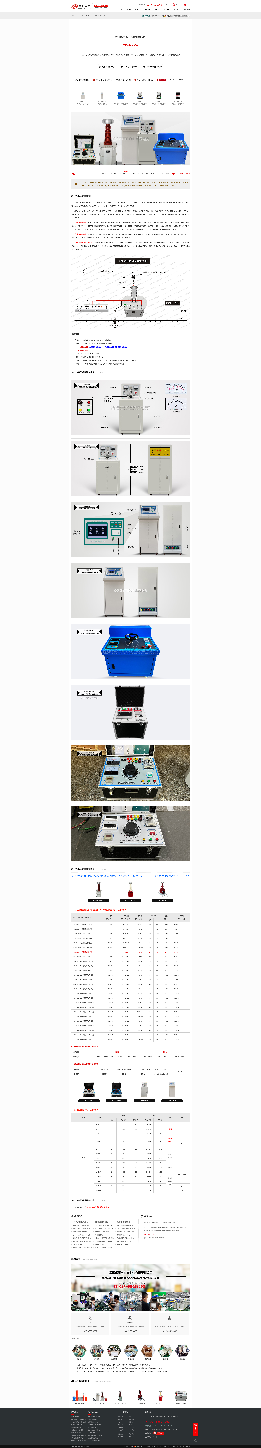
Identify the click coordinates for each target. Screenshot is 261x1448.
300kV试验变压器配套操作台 (81, 1225)
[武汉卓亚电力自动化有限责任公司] (90, 4)
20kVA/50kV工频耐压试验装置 (83, 938)
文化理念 (120, 1419)
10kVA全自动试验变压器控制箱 (104, 1248)
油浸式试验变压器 (95, 347)
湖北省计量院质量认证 (152, 67)
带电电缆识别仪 (92, 1419)
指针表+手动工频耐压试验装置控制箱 (140, 103)
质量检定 (131, 1422)
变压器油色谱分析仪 (94, 1430)
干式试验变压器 (108, 347)
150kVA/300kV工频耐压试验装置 (83, 1030)
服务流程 (131, 1419)
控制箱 (170, 1129)
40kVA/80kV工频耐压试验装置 (83, 934)
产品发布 (120, 1437)
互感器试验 (82, 1422)
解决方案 (138, 9)
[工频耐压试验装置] (130, 292)
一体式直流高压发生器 (94, 1425)
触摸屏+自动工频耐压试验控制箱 (178, 103)
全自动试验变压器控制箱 (124, 1241)
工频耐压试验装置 (129, 67)
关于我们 (177, 9)
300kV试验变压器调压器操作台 (104, 1225)
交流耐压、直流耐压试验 (78, 1419)
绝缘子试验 (82, 1435)
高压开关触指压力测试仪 (95, 1435)
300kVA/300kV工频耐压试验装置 (83, 1039)
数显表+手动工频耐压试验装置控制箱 (159, 103)
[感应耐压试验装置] (181, 1390)
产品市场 (120, 1422)
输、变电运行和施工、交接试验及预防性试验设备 (163, 1222)
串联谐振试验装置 (80, 1403)
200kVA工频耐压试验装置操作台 (82, 1248)
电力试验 (131, 1427)
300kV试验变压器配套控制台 (125, 1225)
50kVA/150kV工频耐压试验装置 (83, 989)
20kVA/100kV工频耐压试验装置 (83, 966)
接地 (72, 1438)
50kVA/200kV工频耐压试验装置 (83, 998)
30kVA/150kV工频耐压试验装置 (83, 984)
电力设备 (120, 1430)
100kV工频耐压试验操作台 (81, 1222)
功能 (133, 174)
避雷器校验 (74, 1435)
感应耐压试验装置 (181, 1403)
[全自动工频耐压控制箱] (130, 712)
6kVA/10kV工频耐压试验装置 (82, 929)
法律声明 (74, 1446)
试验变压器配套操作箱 (123, 1222)
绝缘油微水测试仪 (93, 1438)
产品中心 (128, 9)
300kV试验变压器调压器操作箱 (126, 1228)
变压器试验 (74, 1422)
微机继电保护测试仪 (77, 1427)
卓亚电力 (80, 15)
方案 (174, 80)
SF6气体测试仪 (81, 1440)
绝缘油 (73, 1440)
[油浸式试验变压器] (120, 1390)
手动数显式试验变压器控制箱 (81, 1235)
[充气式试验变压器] (160, 1390)
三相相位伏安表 (92, 1432)
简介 (106, 174)
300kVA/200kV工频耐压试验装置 (83, 1016)
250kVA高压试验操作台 (99, 15)
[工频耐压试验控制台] (130, 468)
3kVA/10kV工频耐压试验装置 (82, 924)
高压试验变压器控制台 (101, 1222)
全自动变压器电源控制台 (80, 1244)
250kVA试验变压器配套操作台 (125, 1231)
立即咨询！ (167, 173)
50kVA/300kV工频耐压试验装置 (83, 1021)
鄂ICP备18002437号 (127, 1446)
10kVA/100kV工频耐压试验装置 (83, 961)
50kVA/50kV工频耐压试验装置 (83, 947)
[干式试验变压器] (140, 1390)
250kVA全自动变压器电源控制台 (104, 1238)
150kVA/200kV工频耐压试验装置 (83, 1007)
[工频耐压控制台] (130, 407)
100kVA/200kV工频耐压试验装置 (83, 1002)
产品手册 (131, 1430)
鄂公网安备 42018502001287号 (146, 1446)
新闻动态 (120, 1434)
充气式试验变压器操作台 (124, 1244)
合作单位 (120, 1425)
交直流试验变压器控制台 (124, 1235)
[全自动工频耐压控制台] (130, 529)
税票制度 (131, 1425)
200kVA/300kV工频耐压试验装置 (83, 1035)
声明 (141, 174)
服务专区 (157, 9)
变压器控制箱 (99, 1235)
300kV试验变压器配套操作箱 (81, 1228)
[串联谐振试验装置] (80, 1390)
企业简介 (120, 1417)
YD (73, 174)
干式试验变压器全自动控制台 (125, 1238)
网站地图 (87, 1446)
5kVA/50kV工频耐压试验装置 (82, 952)
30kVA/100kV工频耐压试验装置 (83, 970)
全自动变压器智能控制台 (102, 1231)
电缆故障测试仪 (76, 1432)
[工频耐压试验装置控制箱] (130, 773)
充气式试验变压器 (121, 347)
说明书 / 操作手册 (106, 67)
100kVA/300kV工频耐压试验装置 (83, 1025)
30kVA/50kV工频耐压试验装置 (83, 943)
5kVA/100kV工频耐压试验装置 (83, 957)
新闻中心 (167, 9)
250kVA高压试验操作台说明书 (98, 1207)
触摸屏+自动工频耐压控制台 (102, 103)
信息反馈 (131, 1434)
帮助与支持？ (180, 80)
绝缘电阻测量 (79, 1438)
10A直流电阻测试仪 (94, 1440)
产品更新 (120, 1427)
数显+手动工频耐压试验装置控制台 (121, 103)
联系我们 (187, 9)
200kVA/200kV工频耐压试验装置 (83, 1012)
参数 (115, 174)
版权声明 (80, 1446)
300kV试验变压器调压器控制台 (104, 1228)
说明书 (151, 174)
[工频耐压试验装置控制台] (130, 651)
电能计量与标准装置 (77, 1430)
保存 (170, 80)
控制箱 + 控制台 (170, 1141)
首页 (120, 9)
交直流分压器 (92, 1427)
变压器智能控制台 (100, 1244)
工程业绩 (148, 9)
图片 (124, 174)
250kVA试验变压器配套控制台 (82, 1238)
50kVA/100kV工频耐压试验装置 (83, 975)
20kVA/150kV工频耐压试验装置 (83, 979)
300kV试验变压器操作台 (80, 1231)
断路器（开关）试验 (77, 1425)
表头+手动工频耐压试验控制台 (83, 103)
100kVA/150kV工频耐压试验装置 (83, 993)
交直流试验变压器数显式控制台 (82, 1241)
